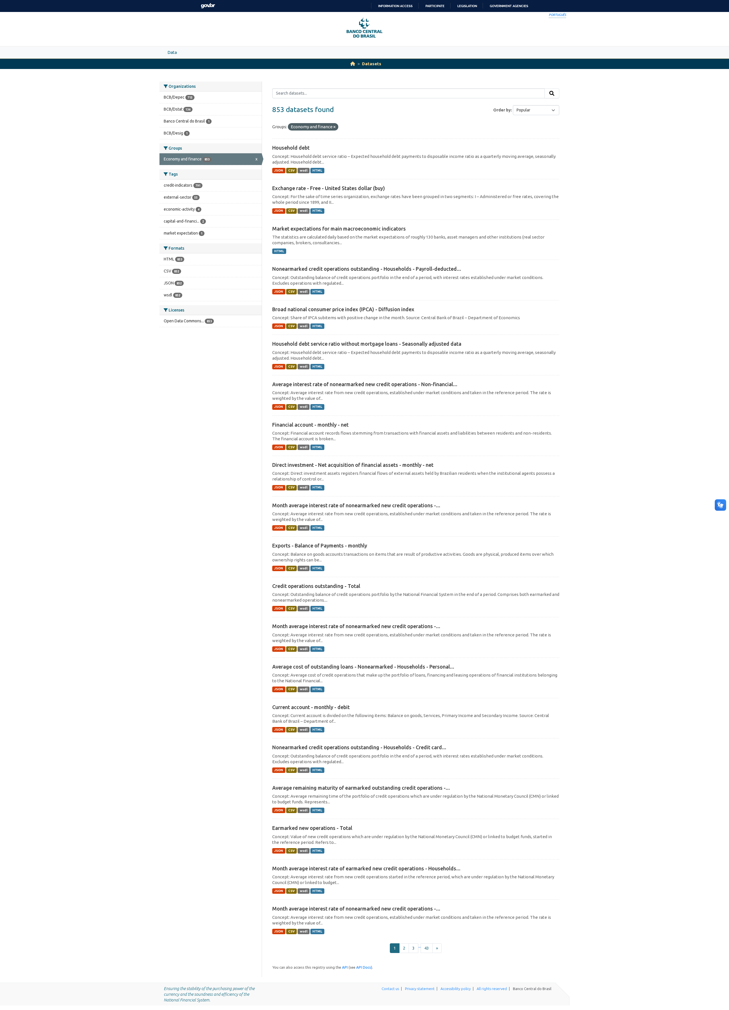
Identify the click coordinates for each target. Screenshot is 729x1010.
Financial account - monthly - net (310, 424)
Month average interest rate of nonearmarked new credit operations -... (356, 505)
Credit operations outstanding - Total (316, 586)
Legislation (467, 6)
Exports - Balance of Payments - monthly (319, 545)
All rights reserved (492, 989)
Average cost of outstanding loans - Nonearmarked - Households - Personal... (363, 666)
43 (426, 948)
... (419, 946)
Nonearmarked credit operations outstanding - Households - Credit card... (359, 747)
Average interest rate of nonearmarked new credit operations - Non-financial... (364, 384)
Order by (502, 110)
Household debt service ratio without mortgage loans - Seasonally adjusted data (366, 344)
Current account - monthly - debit (311, 707)
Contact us (390, 989)
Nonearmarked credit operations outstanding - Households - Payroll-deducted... (366, 269)
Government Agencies (509, 6)
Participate (435, 6)
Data (172, 52)
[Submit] (551, 93)
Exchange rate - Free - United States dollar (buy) (328, 188)
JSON (278, 170)
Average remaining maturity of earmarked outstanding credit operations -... (361, 788)
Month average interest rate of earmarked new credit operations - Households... (366, 868)
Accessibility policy (456, 989)
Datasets (371, 63)
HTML (317, 170)
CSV (291, 170)
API (345, 967)
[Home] (352, 63)
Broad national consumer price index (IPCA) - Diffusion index (343, 309)
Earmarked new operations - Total (312, 828)
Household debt (291, 147)
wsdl (304, 170)
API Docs (363, 967)
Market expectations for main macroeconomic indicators (339, 228)
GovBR (208, 6)
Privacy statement (420, 989)
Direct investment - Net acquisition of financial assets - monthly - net (352, 465)
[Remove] (334, 127)
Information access (395, 6)
